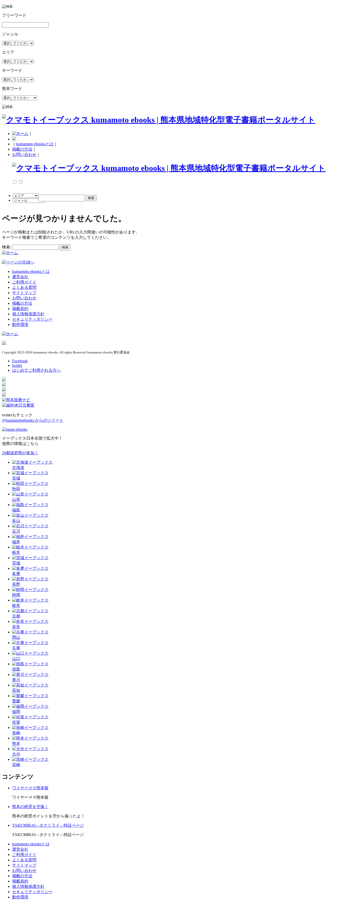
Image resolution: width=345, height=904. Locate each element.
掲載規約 (20, 308)
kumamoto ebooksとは (35, 144)
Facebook (20, 361)
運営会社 (20, 277)
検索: (6, 247)
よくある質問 (24, 287)
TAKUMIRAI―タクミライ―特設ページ (48, 825)
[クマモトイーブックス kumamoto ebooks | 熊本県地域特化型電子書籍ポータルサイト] (158, 119)
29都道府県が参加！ (20, 453)
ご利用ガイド (24, 282)
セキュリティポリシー (32, 319)
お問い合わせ (24, 154)
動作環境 (20, 324)
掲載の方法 (22, 149)
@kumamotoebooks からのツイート (32, 420)
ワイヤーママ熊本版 (30, 788)
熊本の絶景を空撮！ (30, 806)
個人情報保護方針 (28, 314)
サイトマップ (24, 293)
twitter (17, 365)
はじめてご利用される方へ (36, 370)
